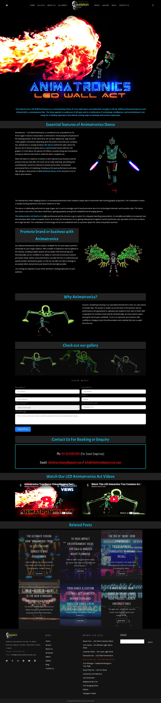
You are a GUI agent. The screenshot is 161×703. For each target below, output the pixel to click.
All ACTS (41, 5)
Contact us (124, 5)
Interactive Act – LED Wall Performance (98, 655)
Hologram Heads (89, 693)
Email (17, 395)
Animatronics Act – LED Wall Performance (99, 659)
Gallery (105, 5)
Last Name (85, 387)
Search (123, 635)
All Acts (48, 645)
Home (32, 5)
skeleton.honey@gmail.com (65, 462)
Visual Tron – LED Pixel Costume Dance (98, 641)
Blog (114, 5)
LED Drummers (89, 678)
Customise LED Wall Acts (92, 674)
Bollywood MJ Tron (90, 682)
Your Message (20, 411)
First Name (19, 387)
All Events (62, 5)
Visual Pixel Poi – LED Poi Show (95, 670)
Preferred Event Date (89, 403)
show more (80, 380)
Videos (97, 5)
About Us (51, 5)
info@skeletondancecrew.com (103, 462)
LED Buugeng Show (90, 685)
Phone (83, 395)
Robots (85, 689)
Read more (39, 574)
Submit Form (23, 429)
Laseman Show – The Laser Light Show (98, 652)
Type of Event (20, 403)
